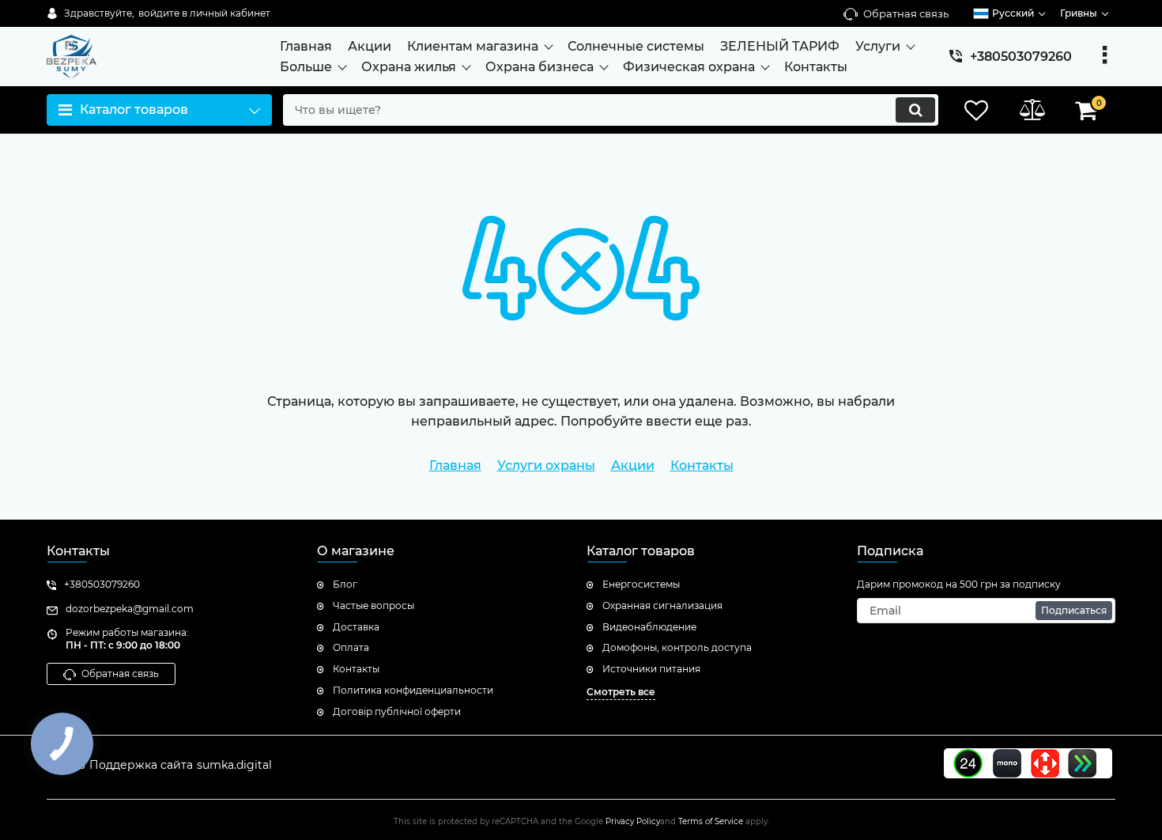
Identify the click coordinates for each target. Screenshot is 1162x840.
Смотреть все (621, 692)
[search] (915, 110)
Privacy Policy (633, 821)
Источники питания (651, 669)
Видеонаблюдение (649, 627)
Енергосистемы (641, 584)
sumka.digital (234, 765)
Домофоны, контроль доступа (677, 647)
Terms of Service (710, 821)
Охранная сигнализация (662, 605)
